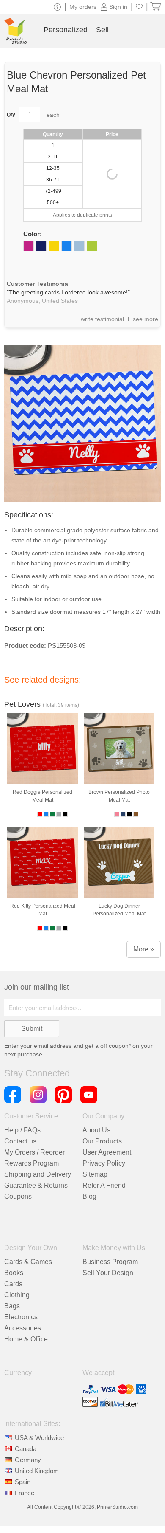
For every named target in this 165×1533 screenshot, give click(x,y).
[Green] (92, 246)
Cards (13, 1283)
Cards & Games (28, 1261)
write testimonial (102, 319)
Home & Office (26, 1339)
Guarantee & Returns (36, 1185)
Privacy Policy (103, 1163)
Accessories (22, 1328)
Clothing (17, 1295)
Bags (12, 1306)
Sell (102, 29)
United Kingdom (37, 1470)
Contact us (20, 1141)
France (24, 1492)
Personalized (66, 29)
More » (143, 949)
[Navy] (41, 246)
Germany (28, 1459)
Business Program (110, 1261)
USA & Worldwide (39, 1437)
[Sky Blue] (79, 246)
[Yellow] (54, 246)
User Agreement (106, 1152)
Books (13, 1272)
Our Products (102, 1141)
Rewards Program (31, 1163)
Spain (22, 1481)
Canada (25, 1448)
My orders (82, 6)
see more (145, 319)
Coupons (18, 1196)
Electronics (21, 1317)
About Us (96, 1130)
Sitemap (94, 1174)
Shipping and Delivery (37, 1174)
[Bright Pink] (28, 246)
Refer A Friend (104, 1185)
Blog (89, 1196)
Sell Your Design (107, 1272)
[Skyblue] (66, 246)
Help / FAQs (22, 1130)
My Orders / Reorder (34, 1152)
